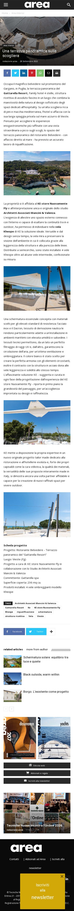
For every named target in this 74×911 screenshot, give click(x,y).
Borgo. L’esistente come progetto (46, 691)
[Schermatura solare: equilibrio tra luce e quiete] (13, 661)
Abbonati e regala (39, 773)
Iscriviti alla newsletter (39, 781)
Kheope (9, 611)
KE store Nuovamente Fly (47, 607)
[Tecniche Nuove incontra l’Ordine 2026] (37, 812)
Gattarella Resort (14, 607)
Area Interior (17, 13)
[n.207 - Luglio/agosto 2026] (20, 739)
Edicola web (39, 765)
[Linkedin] (66, 879)
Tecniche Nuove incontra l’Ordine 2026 (34, 825)
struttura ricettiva (15, 616)
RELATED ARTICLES (13, 649)
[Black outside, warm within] (13, 678)
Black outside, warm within (41, 674)
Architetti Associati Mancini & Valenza (35, 603)
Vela (31, 616)
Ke (29, 607)
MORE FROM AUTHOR (37, 649)
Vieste (40, 616)
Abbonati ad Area (35, 859)
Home (5, 13)
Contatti (14, 859)
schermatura (45, 611)
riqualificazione (25, 611)
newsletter (42, 897)
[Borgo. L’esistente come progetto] (13, 696)
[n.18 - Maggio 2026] (54, 739)
